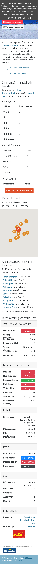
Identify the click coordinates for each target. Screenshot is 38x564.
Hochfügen (8, 283)
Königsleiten (8, 300)
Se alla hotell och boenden (19, 68)
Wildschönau (8, 304)
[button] (18, 229)
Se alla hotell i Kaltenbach (19, 190)
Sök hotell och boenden (19, 73)
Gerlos (5, 294)
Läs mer (12, 18)
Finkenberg (8, 297)
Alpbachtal (7, 287)
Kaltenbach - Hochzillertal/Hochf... (27, 520)
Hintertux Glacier (10, 307)
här (20, 561)
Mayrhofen (7, 290)
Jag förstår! (24, 18)
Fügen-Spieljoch (10, 277)
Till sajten (30, 526)
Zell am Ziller (8, 280)
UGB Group (27, 558)
